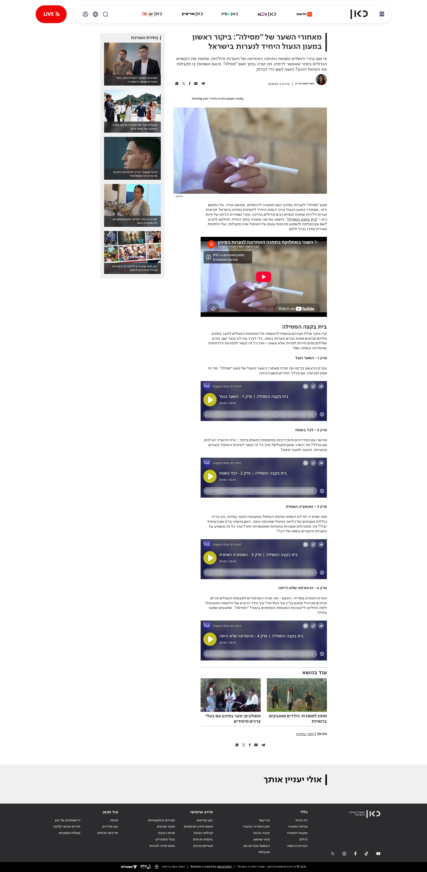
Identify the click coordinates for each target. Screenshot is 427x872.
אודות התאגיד (298, 826)
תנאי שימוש (262, 839)
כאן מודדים (110, 826)
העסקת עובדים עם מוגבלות (256, 849)
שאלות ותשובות (69, 833)
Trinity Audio (217, 99)
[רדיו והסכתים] (229, 14)
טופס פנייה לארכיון (162, 846)
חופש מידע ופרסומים (198, 826)
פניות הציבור (166, 833)
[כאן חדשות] (304, 14)
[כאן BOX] (267, 14)
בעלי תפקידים (165, 839)
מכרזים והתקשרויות (161, 820)
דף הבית (302, 820)
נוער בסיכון (305, 734)
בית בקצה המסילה (302, 219)
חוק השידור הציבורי (256, 826)
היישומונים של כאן (67, 820)
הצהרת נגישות (297, 846)
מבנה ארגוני (261, 833)
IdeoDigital (224, 866)
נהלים (303, 839)
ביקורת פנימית (203, 839)
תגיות (114, 820)
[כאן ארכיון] (192, 14)
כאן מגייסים (205, 820)
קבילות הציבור (203, 833)
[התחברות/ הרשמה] (85, 14)
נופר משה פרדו (304, 83)
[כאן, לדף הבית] (355, 14)
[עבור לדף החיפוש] (105, 14)
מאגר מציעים (166, 826)
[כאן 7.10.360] (152, 14)
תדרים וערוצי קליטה (66, 826)
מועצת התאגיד (297, 833)
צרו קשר (264, 820)
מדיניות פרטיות (107, 833)
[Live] (51, 14)
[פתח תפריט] (382, 14)
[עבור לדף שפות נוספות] (95, 14)
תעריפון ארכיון (203, 846)
